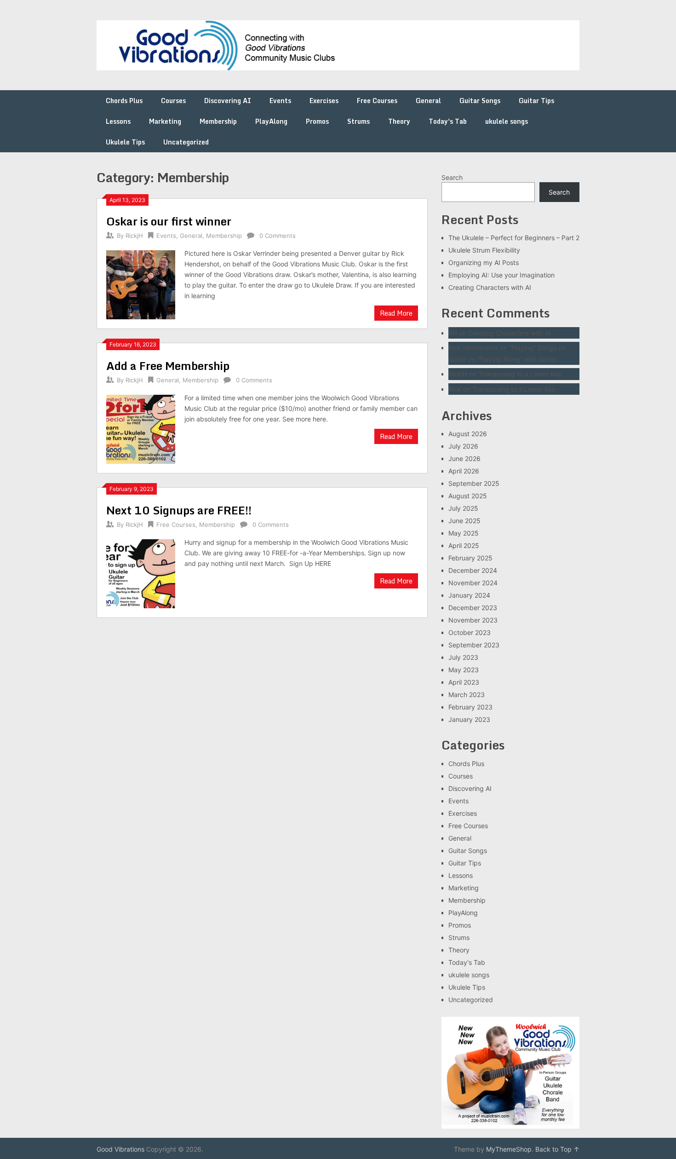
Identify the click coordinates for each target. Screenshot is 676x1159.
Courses (173, 100)
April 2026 (463, 471)
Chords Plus (124, 100)
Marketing (165, 121)
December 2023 (472, 607)
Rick (454, 389)
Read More (396, 313)
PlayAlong (271, 121)
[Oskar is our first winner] (140, 283)
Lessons (118, 121)
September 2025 (473, 483)
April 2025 (463, 545)
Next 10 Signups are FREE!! (179, 510)
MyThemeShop (509, 1149)
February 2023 (470, 707)
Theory (399, 121)
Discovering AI (227, 100)
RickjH (134, 235)
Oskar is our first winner (168, 221)
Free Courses (377, 100)
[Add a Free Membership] (140, 428)
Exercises (323, 100)
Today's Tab (448, 121)
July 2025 (463, 508)
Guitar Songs (479, 100)
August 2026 (467, 434)
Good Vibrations (120, 1149)
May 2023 (463, 670)
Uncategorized (186, 142)
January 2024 (469, 595)
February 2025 (470, 558)
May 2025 (463, 533)
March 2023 (466, 694)
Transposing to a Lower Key (519, 374)
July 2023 (463, 657)
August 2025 (467, 496)
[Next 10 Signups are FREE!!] (140, 572)
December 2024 (472, 570)
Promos (317, 121)
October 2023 (469, 632)
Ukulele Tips (125, 142)
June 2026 (464, 458)
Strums (358, 121)
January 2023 (469, 719)
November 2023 (473, 620)
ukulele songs (506, 121)
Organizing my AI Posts (483, 262)
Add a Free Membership (167, 366)
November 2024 (473, 583)
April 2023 (463, 682)
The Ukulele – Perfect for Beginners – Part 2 (513, 238)
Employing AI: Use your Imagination (501, 275)
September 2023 (473, 645)
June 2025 (464, 521)
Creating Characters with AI (489, 287)
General (428, 100)
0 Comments (277, 235)
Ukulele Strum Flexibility (484, 250)
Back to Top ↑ (557, 1149)
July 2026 (463, 446)
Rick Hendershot (473, 348)
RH (452, 333)
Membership (218, 121)
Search (452, 177)
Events (280, 100)
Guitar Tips (536, 100)
